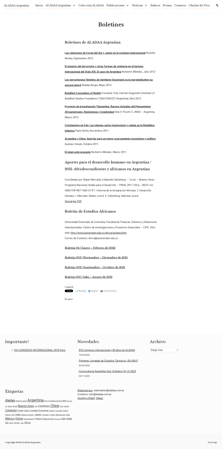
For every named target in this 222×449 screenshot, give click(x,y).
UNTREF (17, 423)
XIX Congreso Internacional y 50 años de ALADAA (107, 350)
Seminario (57, 419)
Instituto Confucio (27, 415)
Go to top (212, 442)
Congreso (11, 410)
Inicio (39, 5)
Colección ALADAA (91, 5)
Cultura (27, 410)
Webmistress (84, 390)
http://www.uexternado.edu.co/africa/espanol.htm (99, 232)
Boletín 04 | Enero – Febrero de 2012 (90, 247)
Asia (64, 401)
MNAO (68, 415)
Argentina (35, 400)
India (17, 414)
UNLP (11, 423)
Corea (20, 410)
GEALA (65, 411)
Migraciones (60, 415)
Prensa (167, 5)
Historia (8, 415)
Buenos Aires (26, 406)
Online (19, 418)
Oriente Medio (29, 419)
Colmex (66, 406)
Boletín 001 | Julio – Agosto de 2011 (88, 277)
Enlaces (155, 5)
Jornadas (45, 415)
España (51, 411)
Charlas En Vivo (199, 5)
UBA (63, 419)
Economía (43, 410)
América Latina (21, 401)
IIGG (13, 415)
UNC (7, 423)
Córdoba (34, 410)
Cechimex (44, 406)
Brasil (15, 406)
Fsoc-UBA (58, 411)
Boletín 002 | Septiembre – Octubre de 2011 (95, 267)
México (10, 418)
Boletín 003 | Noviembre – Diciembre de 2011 (96, 257)
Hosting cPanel (86, 398)
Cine (61, 406)
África (27, 422)
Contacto (180, 5)
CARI (36, 406)
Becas (10, 406)
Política (38, 419)
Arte (46, 401)
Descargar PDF (73, 201)
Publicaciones (115, 5)
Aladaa (10, 400)
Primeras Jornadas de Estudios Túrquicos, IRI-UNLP (108, 360)
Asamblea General (55, 401)
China (54, 406)
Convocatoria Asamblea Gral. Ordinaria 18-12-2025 (107, 371)
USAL (22, 423)
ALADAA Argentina (16, 5)
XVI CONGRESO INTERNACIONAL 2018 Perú (39, 350)
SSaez (99, 398)
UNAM (69, 419)
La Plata (52, 415)
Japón (38, 414)
